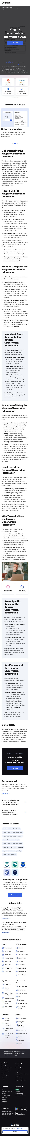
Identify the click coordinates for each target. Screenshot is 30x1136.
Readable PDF (22, 1030)
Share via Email (22, 993)
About (17, 1066)
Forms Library (5, 1076)
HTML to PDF (8, 968)
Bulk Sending (8, 1006)
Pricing (3, 1074)
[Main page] (6, 3)
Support (18, 1076)
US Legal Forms (6, 1095)
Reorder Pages (22, 971)
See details (14, 64)
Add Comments (22, 986)
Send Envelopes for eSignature (9, 994)
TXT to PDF (8, 951)
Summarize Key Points (9, 1029)
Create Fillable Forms (22, 1007)
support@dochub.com (7, 1111)
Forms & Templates (7, 1068)
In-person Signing (9, 998)
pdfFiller (4, 1093)
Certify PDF (21, 1022)
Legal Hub (18, 1072)
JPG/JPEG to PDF (9, 958)
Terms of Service (20, 1068)
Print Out (20, 1043)
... (19, 1128)
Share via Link (22, 990)
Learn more (15, 895)
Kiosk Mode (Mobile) (8, 1002)
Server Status (5, 1072)
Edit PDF (20, 948)
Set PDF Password (21, 1026)
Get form (15, 768)
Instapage (4, 1101)
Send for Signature (7, 989)
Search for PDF (22, 1033)
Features (4, 1078)
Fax (19, 997)
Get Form (15, 43)
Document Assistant (7, 1019)
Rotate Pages (22, 968)
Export (20, 1037)
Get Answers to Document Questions (9, 1035)
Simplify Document (7, 1024)
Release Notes (19, 1078)
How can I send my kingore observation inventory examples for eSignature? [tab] (10, 802)
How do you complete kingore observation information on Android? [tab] (10, 812)
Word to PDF (8, 948)
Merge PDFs (21, 965)
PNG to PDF (8, 954)
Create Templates (23, 1003)
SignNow (4, 1097)
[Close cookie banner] (27, 1128)
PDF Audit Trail (22, 1018)
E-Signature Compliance (22, 1074)
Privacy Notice (19, 1070)
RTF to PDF (8, 971)
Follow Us (5, 1118)
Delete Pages (22, 975)
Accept (15, 1131)
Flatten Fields (22, 958)
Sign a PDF (7, 984)
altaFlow (4, 1099)
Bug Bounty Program (21, 1080)
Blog (3, 1089)
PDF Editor (5, 1066)
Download (21, 1040)
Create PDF (21, 951)
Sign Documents (6, 1070)
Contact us (5, 793)
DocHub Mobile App (7, 1091)
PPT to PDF (8, 961)
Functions (4, 1080)
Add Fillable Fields (23, 954)
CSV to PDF (8, 965)
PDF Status (21, 1000)
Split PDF (20, 961)
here (16, 1055)
